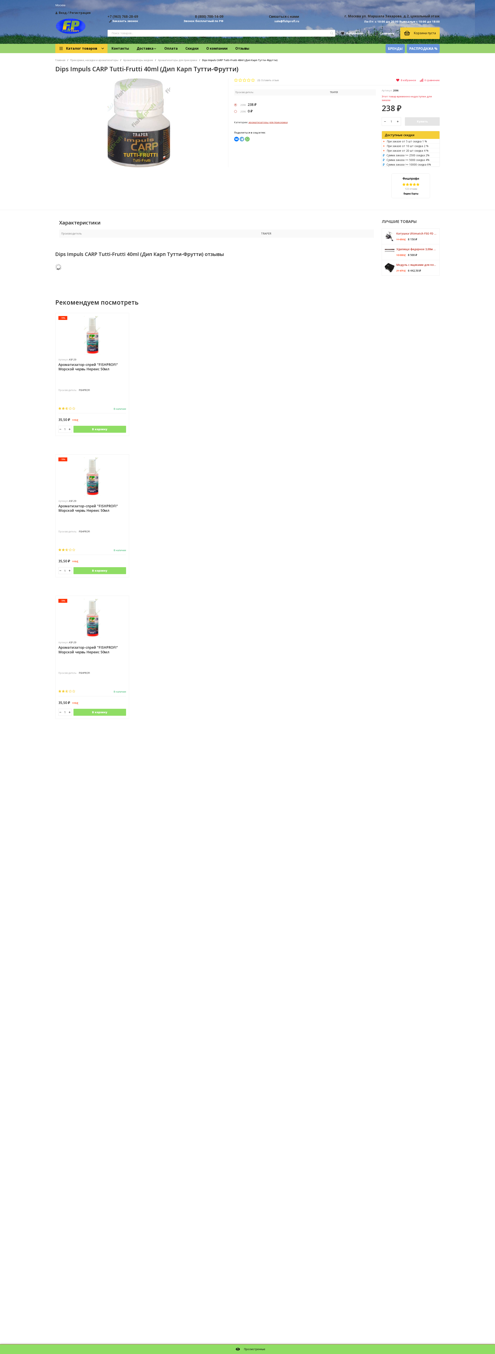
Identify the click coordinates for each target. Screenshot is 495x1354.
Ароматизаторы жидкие (138, 60)
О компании (217, 48)
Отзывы (242, 48)
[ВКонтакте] (236, 139)
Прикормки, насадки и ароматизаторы (94, 60)
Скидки (192, 48)
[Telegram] (242, 139)
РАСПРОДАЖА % (423, 48)
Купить (422, 121)
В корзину (99, 429)
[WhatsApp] (247, 139)
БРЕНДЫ (395, 48)
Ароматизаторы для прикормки (177, 60)
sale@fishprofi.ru (286, 21)
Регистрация (80, 13)
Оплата (171, 48)
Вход (63, 13)
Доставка (145, 48)
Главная (60, 60)
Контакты (120, 48)
